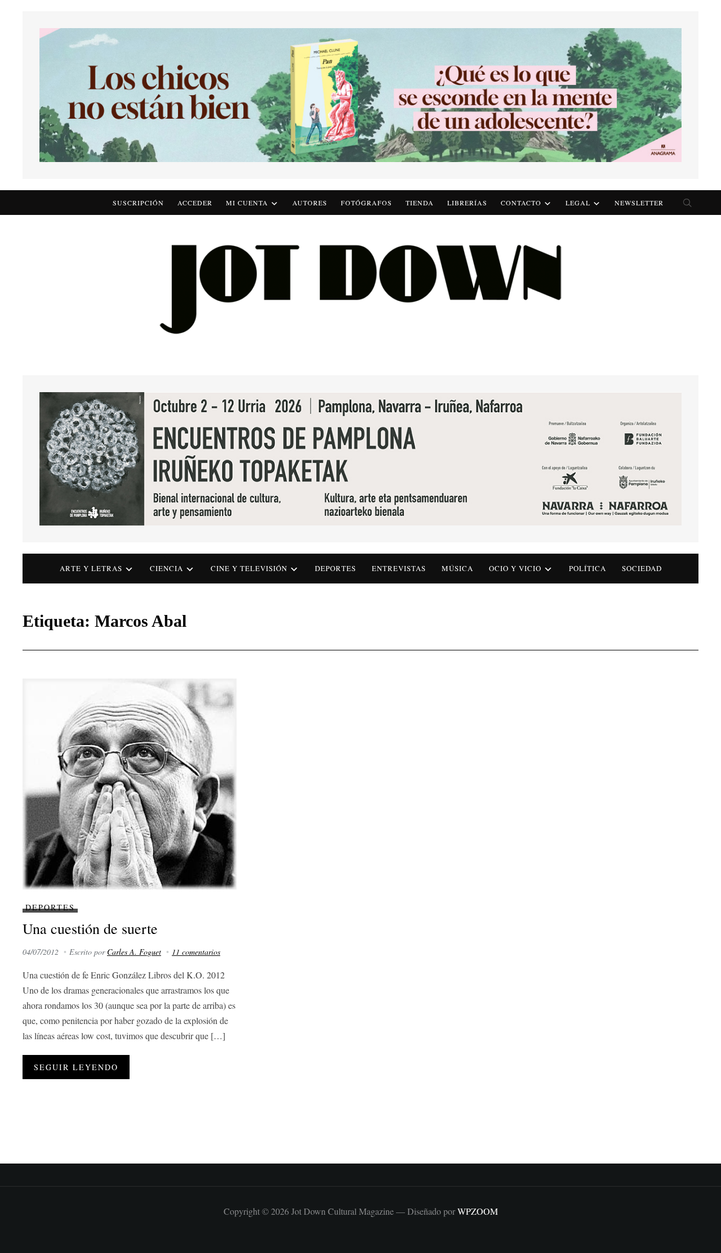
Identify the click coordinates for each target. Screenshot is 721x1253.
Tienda (420, 202)
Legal (578, 202)
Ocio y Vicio (515, 568)
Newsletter (639, 202)
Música (457, 568)
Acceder (194, 202)
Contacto (521, 202)
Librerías (467, 202)
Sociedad (642, 568)
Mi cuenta (247, 202)
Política (587, 568)
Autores (309, 202)
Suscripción (138, 202)
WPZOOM (477, 1211)
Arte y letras (91, 568)
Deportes (335, 568)
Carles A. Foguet (134, 951)
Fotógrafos (366, 202)
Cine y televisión (249, 568)
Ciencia (166, 568)
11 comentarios (196, 951)
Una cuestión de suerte (90, 928)
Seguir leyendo (76, 1067)
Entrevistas (399, 568)
